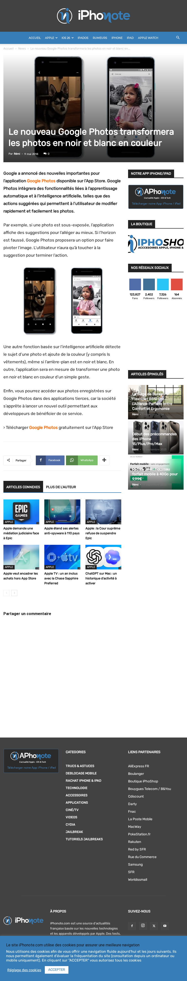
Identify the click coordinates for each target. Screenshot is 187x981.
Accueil (35, 38)
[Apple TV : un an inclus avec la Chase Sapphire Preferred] (62, 557)
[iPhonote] (93, 16)
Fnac (132, 811)
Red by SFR (137, 849)
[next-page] (14, 593)
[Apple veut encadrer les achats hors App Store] (21, 557)
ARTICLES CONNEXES (23, 487)
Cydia (70, 824)
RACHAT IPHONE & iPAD (83, 780)
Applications (77, 802)
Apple (49, 38)
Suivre (149, 280)
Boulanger (136, 774)
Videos (71, 817)
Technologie (76, 788)
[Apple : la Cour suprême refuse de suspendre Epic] (103, 511)
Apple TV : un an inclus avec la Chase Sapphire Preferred (61, 578)
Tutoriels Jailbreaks (84, 839)
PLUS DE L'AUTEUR (61, 487)
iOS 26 (66, 38)
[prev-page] (6, 593)
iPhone (117, 38)
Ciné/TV (72, 810)
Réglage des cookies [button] (24, 970)
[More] (104, 460)
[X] (154, 926)
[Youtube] (165, 926)
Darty (132, 804)
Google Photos (41, 180)
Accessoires (76, 795)
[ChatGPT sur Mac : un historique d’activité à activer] (103, 557)
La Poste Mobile (140, 819)
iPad (130, 38)
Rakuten (134, 842)
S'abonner (177, 280)
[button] (178, 38)
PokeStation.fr (139, 834)
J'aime (135, 280)
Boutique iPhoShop (143, 781)
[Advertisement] (156, 336)
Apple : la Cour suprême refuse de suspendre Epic (102, 533)
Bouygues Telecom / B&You (149, 789)
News (22, 48)
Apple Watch (148, 38)
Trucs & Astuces (80, 766)
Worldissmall (137, 880)
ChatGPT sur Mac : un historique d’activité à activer (101, 578)
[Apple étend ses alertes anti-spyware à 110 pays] (62, 511)
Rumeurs (100, 38)
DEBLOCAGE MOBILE (81, 773)
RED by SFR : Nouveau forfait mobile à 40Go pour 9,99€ (155, 474)
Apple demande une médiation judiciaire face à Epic (21, 533)
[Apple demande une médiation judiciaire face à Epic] (21, 511)
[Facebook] (132, 926)
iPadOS (83, 38)
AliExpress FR (138, 766)
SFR (131, 872)
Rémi (17, 153)
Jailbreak (74, 832)
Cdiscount (136, 796)
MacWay (134, 827)
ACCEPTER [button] (56, 970)
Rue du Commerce (142, 857)
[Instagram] (143, 926)
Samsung (135, 864)
